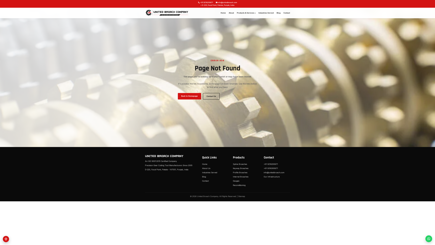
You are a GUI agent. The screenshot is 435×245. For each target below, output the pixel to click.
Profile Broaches (240, 172)
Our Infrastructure (272, 177)
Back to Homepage (189, 96)
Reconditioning (239, 185)
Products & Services (245, 13)
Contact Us (211, 96)
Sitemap (241, 196)
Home (223, 13)
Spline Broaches (240, 164)
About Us (206, 168)
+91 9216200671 (206, 2)
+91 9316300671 (271, 168)
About (231, 13)
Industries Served (266, 13)
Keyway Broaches (240, 168)
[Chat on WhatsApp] (428, 238)
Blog (278, 13)
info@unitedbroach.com (227, 2)
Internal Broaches (240, 177)
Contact (286, 13)
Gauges (236, 181)
